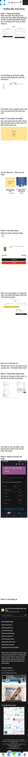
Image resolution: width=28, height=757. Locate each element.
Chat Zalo (8, 756)
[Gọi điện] (14, 753)
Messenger (19, 756)
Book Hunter (16, 611)
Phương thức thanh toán (8, 642)
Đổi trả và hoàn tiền (7, 636)
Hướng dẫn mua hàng (7, 644)
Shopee (24, 756)
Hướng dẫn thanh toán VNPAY (10, 647)
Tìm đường (3, 756)
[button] (9, 2)
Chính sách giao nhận (7, 639)
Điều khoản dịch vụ (6, 625)
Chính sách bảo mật (7, 627)
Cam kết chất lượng (7, 630)
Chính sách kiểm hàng (7, 633)
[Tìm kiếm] (25, 615)
